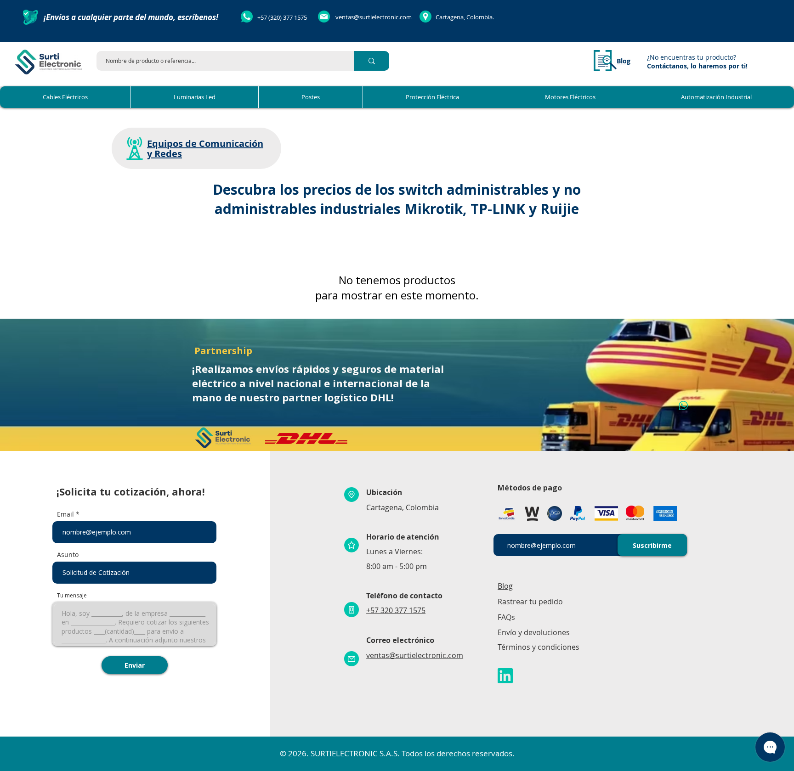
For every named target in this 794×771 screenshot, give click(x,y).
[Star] (351, 545)
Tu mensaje (72, 595)
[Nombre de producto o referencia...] (371, 61)
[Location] (351, 494)
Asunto (68, 555)
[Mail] (351, 658)
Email (65, 514)
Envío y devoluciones (534, 632)
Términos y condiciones (538, 647)
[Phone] (351, 609)
